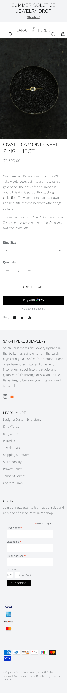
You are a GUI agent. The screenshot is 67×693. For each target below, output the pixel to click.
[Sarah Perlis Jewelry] (33, 30)
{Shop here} (33, 17)
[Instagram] (5, 396)
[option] (33, 88)
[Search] (12, 34)
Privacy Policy (12, 469)
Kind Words (11, 426)
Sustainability (12, 462)
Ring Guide (10, 433)
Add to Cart (33, 287)
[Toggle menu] (4, 34)
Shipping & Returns (16, 454)
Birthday (11, 568)
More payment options (33, 308)
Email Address (16, 556)
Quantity (9, 262)
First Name (14, 528)
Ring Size (9, 242)
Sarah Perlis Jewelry (26, 672)
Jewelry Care (12, 447)
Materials (9, 440)
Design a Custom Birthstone (22, 419)
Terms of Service (14, 476)
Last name (14, 542)
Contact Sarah (13, 483)
